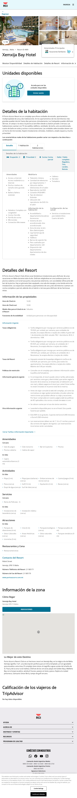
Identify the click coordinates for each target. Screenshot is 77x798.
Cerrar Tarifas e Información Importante (18, 432)
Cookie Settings (38, 788)
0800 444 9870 (38, 769)
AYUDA (6, 722)
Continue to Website (38, 794)
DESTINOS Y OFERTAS (11, 732)
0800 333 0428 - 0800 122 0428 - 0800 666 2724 (38, 764)
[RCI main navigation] (73, 4)
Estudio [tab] (9, 145)
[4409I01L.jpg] (48, 23)
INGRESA (66, 5)
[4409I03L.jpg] (48, 38)
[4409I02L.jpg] (68, 23)
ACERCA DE (7, 727)
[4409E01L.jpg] (19, 30)
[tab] (12, 63)
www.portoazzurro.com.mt (12, 577)
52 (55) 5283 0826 (38, 773)
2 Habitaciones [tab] (37, 146)
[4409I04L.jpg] (68, 38)
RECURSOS (7, 736)
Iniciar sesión (38, 93)
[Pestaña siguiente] (75, 63)
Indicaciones (26, 609)
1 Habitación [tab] (23, 145)
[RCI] (5, 4)
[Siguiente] (72, 52)
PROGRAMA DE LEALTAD (13, 741)
